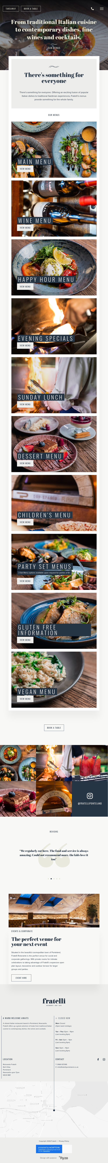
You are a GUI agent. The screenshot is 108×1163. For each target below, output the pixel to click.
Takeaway (11, 8)
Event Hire (21, 977)
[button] (48, 878)
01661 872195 (62, 1064)
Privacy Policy (64, 1141)
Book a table (31, 8)
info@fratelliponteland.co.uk (67, 1067)
